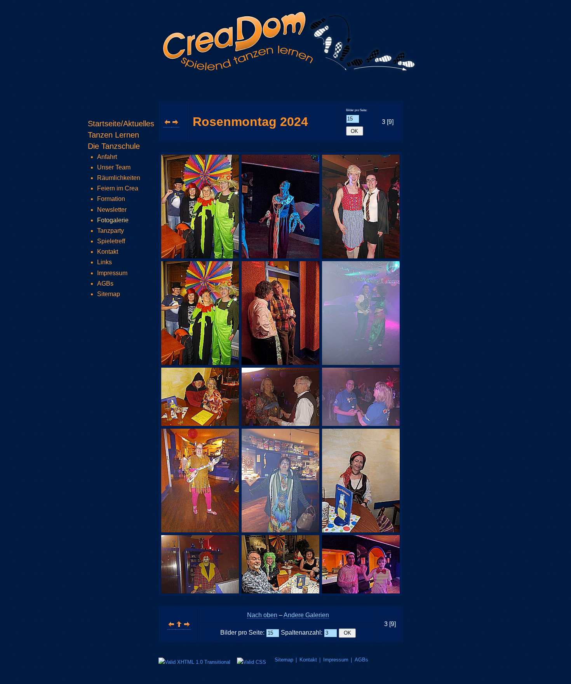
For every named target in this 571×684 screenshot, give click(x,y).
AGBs (361, 660)
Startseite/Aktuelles (121, 123)
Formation (111, 198)
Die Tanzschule (114, 146)
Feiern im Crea (117, 188)
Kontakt (308, 660)
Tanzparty (110, 230)
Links (104, 262)
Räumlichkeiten (118, 177)
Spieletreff (111, 241)
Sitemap (284, 660)
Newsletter (112, 209)
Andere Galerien (306, 615)
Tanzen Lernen (113, 135)
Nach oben (262, 615)
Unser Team (114, 167)
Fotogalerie (113, 220)
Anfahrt (107, 157)
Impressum (335, 660)
